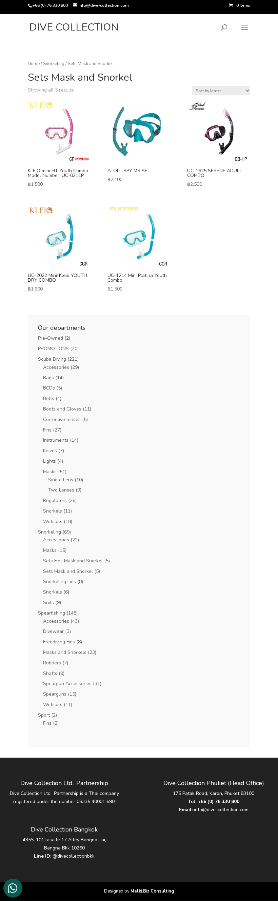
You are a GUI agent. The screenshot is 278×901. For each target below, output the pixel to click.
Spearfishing (51, 613)
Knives (50, 450)
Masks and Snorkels (64, 652)
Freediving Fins (59, 642)
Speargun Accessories (67, 683)
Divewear (53, 631)
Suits (48, 602)
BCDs (49, 388)
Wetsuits (52, 521)
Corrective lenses (62, 419)
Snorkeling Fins (59, 581)
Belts (48, 398)
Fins (47, 430)
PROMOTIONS (53, 348)
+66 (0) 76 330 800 (218, 801)
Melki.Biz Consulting (152, 891)
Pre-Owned (50, 338)
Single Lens (60, 480)
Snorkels (52, 511)
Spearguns (54, 694)
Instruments (55, 440)
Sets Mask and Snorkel (68, 571)
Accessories (56, 367)
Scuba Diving (52, 359)
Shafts (50, 673)
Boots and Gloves (62, 409)
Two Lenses (61, 490)
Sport (44, 715)
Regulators (55, 500)
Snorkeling (53, 64)
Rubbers (52, 663)
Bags (48, 378)
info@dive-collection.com (221, 809)
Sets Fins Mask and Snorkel (73, 561)
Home (34, 64)
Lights (49, 461)
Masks (50, 471)
